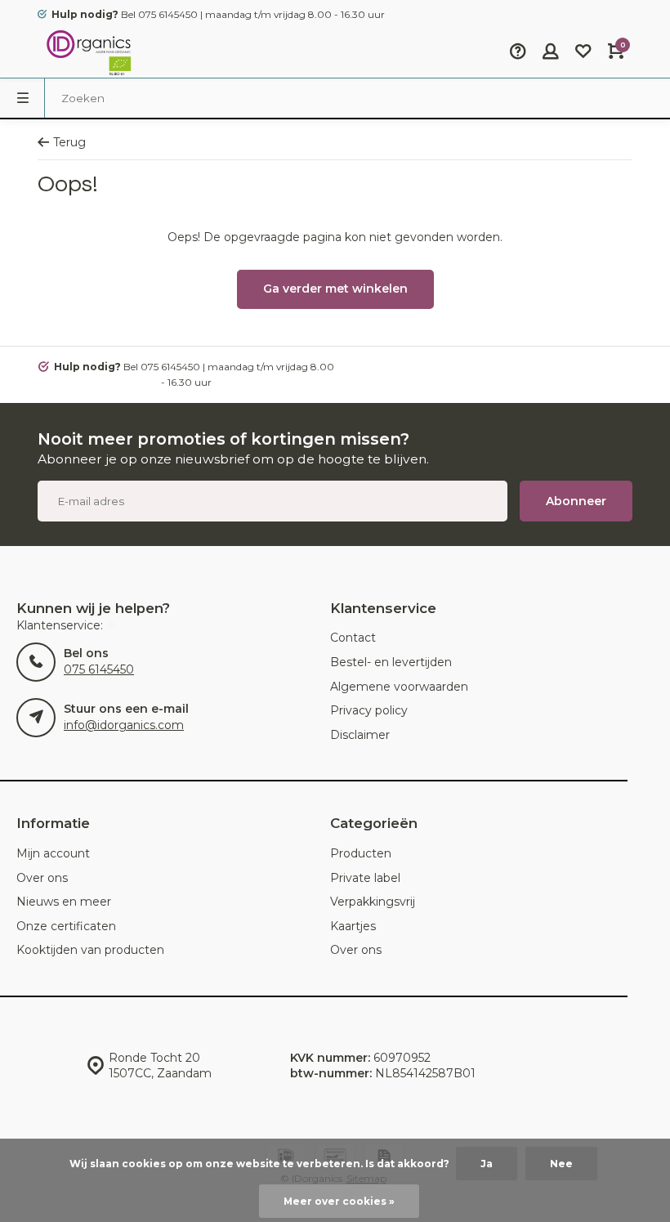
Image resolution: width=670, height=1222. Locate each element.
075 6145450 (99, 669)
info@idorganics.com (124, 725)
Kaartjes (353, 926)
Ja (486, 1163)
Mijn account (53, 853)
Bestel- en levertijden (391, 662)
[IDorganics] (87, 53)
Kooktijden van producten (90, 949)
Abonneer (576, 501)
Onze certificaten (66, 926)
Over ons (42, 878)
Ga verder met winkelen (335, 288)
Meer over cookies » (339, 1201)
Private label (365, 878)
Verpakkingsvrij (372, 901)
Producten (360, 853)
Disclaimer (360, 734)
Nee (561, 1163)
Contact (353, 637)
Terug (69, 142)
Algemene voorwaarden (399, 686)
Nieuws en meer (63, 901)
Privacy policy (369, 710)
